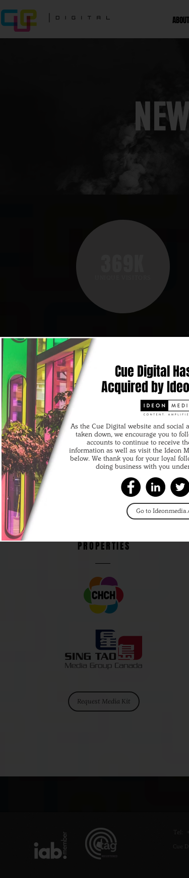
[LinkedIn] (155, 487)
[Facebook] (131, 487)
